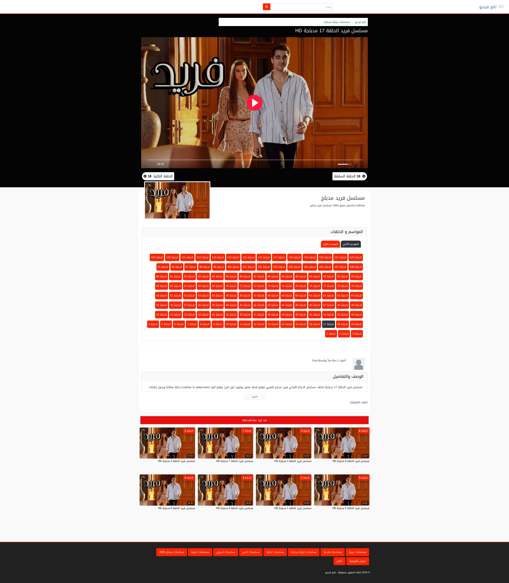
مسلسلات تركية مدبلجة (337, 21)
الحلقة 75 (300, 286)
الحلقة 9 (217, 324)
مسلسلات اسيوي (225, 552)
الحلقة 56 (245, 295)
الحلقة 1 (331, 333)
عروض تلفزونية (357, 561)
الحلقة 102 (264, 266)
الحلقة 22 (189, 314)
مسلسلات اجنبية (200, 552)
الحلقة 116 (264, 257)
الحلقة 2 (344, 333)
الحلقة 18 (342, 324)
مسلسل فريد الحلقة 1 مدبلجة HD (292, 508)
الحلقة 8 (204, 324)
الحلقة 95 (163, 266)
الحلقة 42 (259, 305)
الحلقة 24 (217, 314)
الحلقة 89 (287, 276)
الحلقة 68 (203, 286)
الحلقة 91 (314, 276)
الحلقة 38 (203, 305)
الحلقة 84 (217, 276)
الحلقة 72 (259, 286)
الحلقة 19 (356, 324)
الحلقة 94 (356, 276)
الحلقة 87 (259, 276)
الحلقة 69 (217, 286)
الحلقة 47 (328, 305)
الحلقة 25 (231, 314)
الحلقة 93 (342, 276)
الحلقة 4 (153, 324)
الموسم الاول (330, 244)
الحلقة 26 (245, 314)
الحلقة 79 (356, 286)
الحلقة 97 (191, 266)
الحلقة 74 (287, 286)
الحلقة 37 (189, 305)
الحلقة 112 (203, 257)
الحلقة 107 (340, 266)
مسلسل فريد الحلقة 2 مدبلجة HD (176, 461)
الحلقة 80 (161, 276)
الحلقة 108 (356, 266)
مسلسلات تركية (275, 552)
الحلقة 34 (356, 314)
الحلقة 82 (189, 276)
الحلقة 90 (300, 276)
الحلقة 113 (218, 257)
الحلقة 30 (300, 314)
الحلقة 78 (342, 286)
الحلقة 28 (273, 314)
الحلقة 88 (273, 276)
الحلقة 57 (259, 295)
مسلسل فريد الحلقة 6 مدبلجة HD (350, 461)
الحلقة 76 (314, 286)
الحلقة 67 (189, 286)
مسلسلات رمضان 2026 (171, 552)
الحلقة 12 (259, 324)
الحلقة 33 (342, 314)
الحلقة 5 (166, 324)
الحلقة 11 (245, 324)
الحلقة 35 (161, 305)
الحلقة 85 (231, 276)
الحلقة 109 (157, 257)
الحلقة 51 (175, 295)
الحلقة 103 (279, 266)
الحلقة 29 (287, 314)
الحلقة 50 (161, 295)
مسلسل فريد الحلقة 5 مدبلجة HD (350, 508)
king (314, 360)
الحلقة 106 (325, 266)
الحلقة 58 (273, 295)
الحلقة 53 (203, 295)
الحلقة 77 (328, 286)
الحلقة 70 (231, 286)
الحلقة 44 (287, 305)
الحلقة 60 (300, 295)
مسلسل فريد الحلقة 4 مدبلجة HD (234, 508)
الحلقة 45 (300, 305)
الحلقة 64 (356, 295)
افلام (339, 561)
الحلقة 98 (204, 266)
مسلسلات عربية (357, 552)
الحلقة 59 (287, 295)
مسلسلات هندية (332, 552)
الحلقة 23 (203, 314)
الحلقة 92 (328, 276)
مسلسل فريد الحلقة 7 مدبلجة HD (234, 461)
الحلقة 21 (175, 314)
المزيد (254, 396)
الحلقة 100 (233, 266)
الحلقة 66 (175, 286)
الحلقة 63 (342, 295)
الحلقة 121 (340, 257)
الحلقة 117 (279, 257)
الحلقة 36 (175, 305)
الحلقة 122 (356, 257)
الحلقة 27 (259, 314)
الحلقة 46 (314, 305)
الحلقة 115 (248, 257)
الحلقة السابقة (347, 176)
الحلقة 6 (179, 324)
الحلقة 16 (314, 324)
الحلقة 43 (273, 305)
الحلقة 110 (172, 257)
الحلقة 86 (245, 276)
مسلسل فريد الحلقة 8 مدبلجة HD (176, 508)
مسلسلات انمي (250, 552)
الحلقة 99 (218, 266)
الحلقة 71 (245, 286)
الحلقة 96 (177, 266)
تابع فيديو (487, 7)
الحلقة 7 (191, 324)
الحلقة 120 (325, 257)
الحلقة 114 (233, 257)
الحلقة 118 (294, 257)
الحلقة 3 (356, 333)
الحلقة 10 (231, 324)
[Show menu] (501, 6)
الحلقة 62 (328, 295)
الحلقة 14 (287, 324)
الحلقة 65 (161, 286)
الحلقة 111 (187, 257)
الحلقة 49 (356, 305)
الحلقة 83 (203, 276)
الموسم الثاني (351, 244)
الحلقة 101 (248, 266)
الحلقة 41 (245, 305)
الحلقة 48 (342, 305)
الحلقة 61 (314, 295)
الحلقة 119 (310, 257)
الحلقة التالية (160, 176)
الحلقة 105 (310, 266)
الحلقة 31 (314, 314)
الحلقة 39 (217, 305)
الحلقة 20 (161, 314)
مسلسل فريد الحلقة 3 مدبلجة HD (292, 461)
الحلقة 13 (273, 324)
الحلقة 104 (294, 266)
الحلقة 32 (328, 314)
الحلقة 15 (300, 324)
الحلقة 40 (231, 305)
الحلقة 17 (328, 324)
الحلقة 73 (273, 286)
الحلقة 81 (175, 276)
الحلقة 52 (189, 295)
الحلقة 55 (231, 295)
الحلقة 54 (217, 295)
